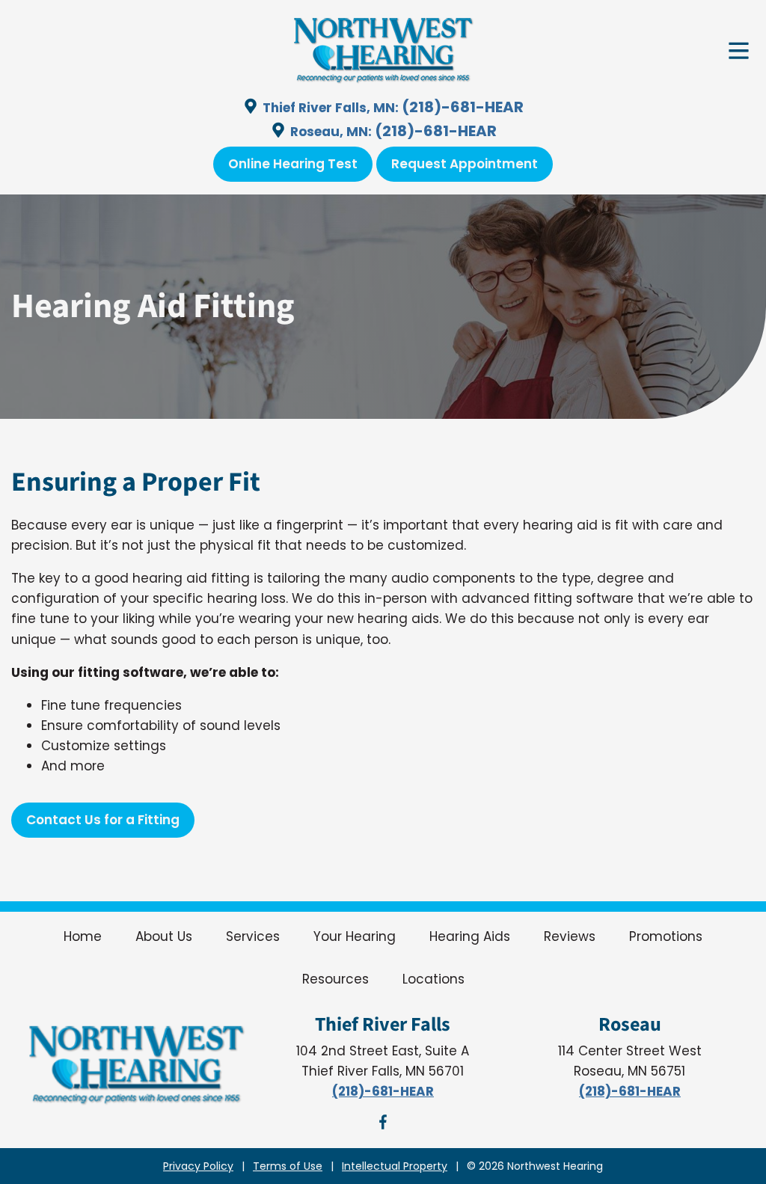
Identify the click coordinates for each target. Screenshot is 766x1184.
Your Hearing (354, 936)
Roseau (629, 1024)
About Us (163, 936)
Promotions (665, 936)
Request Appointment (464, 164)
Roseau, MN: (331, 132)
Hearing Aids (469, 936)
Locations (433, 979)
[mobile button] (738, 53)
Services (253, 936)
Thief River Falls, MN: (331, 108)
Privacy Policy (198, 1166)
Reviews (569, 936)
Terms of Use (287, 1166)
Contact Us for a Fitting (103, 820)
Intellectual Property (394, 1166)
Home (83, 936)
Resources (335, 979)
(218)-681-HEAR (463, 106)
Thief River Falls (382, 1024)
